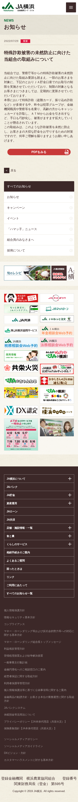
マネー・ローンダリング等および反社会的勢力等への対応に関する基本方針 (39, 633)
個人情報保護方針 (14, 610)
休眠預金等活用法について (19, 714)
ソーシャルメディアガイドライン (23, 746)
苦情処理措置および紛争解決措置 (23, 655)
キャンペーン (16, 207)
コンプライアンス (14, 624)
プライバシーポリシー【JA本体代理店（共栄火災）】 (35, 721)
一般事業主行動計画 (15, 662)
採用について (16, 250)
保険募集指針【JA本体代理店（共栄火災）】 (30, 728)
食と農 (10, 536)
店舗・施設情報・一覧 (20, 527)
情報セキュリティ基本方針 (19, 617)
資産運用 (12, 503)
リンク (10, 576)
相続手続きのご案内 (18, 552)
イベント (13, 218)
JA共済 (11, 519)
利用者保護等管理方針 (17, 683)
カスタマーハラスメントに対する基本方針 (28, 759)
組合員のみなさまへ (20, 239)
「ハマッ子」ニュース (22, 229)
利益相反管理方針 (14, 648)
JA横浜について (16, 478)
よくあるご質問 (16, 560)
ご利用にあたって (17, 585)
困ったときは (14, 568)
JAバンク (12, 486)
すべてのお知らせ (19, 186)
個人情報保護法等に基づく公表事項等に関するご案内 (35, 690)
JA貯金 (11, 495)
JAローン (12, 511)
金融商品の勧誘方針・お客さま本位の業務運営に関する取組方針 (39, 699)
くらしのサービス (17, 544)
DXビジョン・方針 (15, 752)
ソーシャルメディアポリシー (21, 739)
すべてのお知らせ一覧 (20, 593)
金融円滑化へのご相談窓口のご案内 (25, 669)
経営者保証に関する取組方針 (21, 676)
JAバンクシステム (14, 707)
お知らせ (13, 197)
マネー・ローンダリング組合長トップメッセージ (32, 641)
